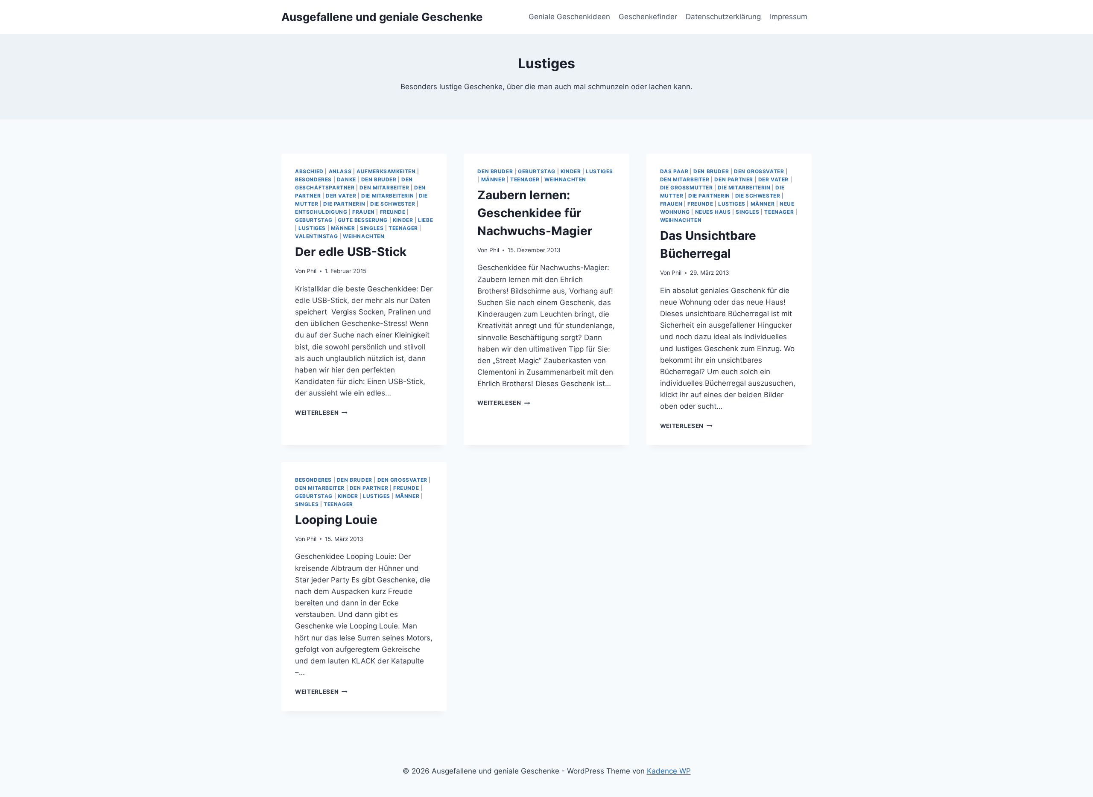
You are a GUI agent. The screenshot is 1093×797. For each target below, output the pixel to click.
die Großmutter (686, 187)
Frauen (363, 212)
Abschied (309, 171)
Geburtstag (314, 220)
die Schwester (392, 204)
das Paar (674, 171)
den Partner (733, 179)
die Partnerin (344, 204)
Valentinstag (316, 236)
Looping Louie (336, 519)
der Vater (341, 195)
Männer (343, 228)
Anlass (340, 171)
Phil (311, 271)
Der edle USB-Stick (350, 251)
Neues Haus (713, 212)
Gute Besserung (363, 220)
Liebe (425, 220)
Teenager (403, 228)
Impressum (788, 16)
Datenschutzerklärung (723, 16)
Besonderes (313, 179)
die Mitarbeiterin (387, 195)
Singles (371, 228)
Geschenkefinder (648, 16)
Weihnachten (364, 236)
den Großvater (759, 171)
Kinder (403, 220)
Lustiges (312, 228)
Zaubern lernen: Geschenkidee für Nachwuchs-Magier (534, 213)
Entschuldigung (321, 212)
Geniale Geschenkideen (569, 16)
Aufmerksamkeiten (386, 171)
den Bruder (379, 179)
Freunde (393, 212)
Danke (346, 179)
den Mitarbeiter (384, 187)
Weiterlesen (321, 412)
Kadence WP (669, 771)
